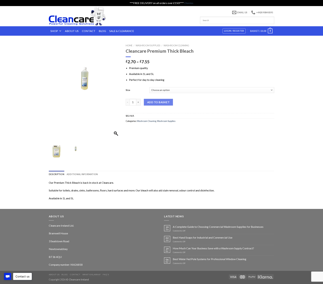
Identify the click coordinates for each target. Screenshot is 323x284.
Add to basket (158, 102)
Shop (54, 30)
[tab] (56, 174)
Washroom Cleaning (176, 45)
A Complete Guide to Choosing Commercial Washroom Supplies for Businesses (218, 226)
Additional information (82, 174)
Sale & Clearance (121, 30)
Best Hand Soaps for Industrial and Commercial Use (202, 237)
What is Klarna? (91, 274)
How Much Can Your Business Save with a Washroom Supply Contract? (213, 248)
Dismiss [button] (188, 3)
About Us (72, 30)
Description (56, 174)
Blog (102, 30)
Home (129, 45)
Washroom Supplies (148, 45)
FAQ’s (106, 274)
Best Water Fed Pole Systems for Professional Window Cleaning (209, 259)
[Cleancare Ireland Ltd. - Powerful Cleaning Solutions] (82, 16)
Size (128, 90)
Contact (88, 30)
